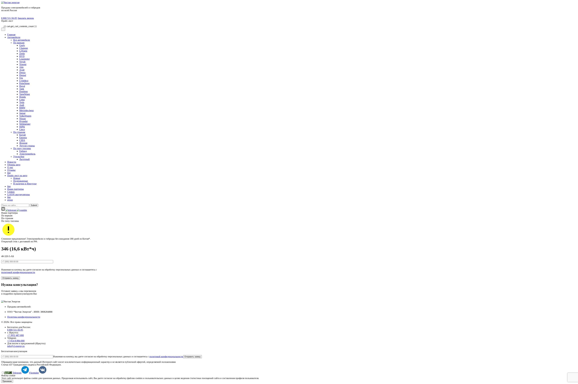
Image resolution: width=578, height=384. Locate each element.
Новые (16, 178)
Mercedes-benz (26, 110)
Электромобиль (27, 154)
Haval (22, 86)
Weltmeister (24, 124)
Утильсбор (18, 156)
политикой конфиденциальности (18, 272)
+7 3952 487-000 (15, 335)
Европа (23, 137)
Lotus (22, 99)
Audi (21, 105)
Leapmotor (24, 59)
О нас (10, 167)
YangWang (24, 94)
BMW (22, 107)
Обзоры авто (13, 164)
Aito (21, 67)
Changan (23, 48)
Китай (22, 135)
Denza (22, 72)
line (9, 173)
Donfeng (23, 91)
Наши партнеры (15, 189)
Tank (21, 88)
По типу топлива (22, 148)
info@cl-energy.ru (16, 346)
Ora (21, 78)
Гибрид (23, 151)
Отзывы (11, 170)
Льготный (24, 159)
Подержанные (20, 181)
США (22, 140)
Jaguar (22, 113)
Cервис (11, 191)
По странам (19, 132)
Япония (23, 143)
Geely (22, 45)
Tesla (21, 102)
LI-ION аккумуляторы (18, 194)
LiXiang (23, 51)
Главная (11, 34)
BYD (22, 56)
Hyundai (23, 121)
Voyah (22, 61)
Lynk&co (23, 80)
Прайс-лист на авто (17, 175)
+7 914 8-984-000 (16, 340)
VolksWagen (25, 116)
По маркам (18, 42)
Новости (11, 162)
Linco (22, 129)
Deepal (22, 75)
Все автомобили (21, 40)
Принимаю (7, 381)
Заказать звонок (26, 18)
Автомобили (13, 37)
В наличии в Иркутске (25, 183)
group (10, 200)
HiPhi (22, 126)
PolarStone (24, 83)
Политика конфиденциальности (23, 317)
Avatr (22, 70)
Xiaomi (22, 64)
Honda (22, 97)
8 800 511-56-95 (9, 18)
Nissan (22, 118)
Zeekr (22, 53)
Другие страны (27, 145)
